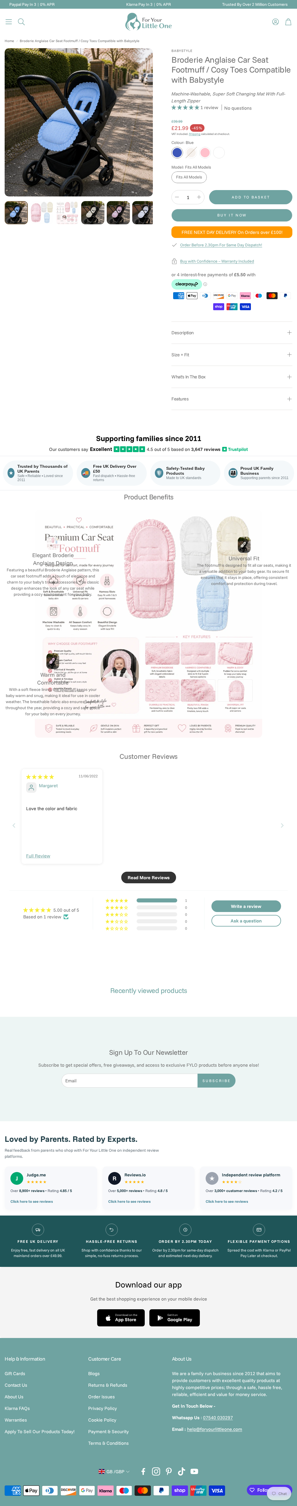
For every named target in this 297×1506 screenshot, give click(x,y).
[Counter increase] (199, 197)
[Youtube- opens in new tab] (194, 1471)
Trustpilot (235, 449)
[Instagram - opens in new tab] (156, 1471)
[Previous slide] (14, 825)
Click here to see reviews (31, 1201)
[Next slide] (283, 825)
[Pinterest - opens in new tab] (169, 1471)
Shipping (194, 134)
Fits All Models (189, 177)
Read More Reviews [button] (149, 877)
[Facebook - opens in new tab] (143, 1471)
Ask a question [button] (246, 921)
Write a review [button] (246, 906)
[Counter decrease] (177, 197)
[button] (9, 21)
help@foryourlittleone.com (214, 1429)
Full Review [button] (38, 856)
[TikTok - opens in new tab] (182, 1471)
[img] (40, 777)
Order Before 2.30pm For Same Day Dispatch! (221, 245)
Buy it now (232, 215)
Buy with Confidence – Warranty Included (217, 261)
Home (9, 41)
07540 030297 (218, 1417)
